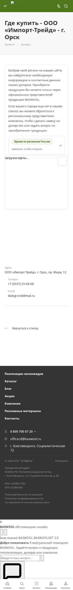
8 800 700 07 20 (21, 431)
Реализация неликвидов (24, 374)
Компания (12, 403)
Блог (8, 389)
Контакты (12, 418)
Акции (10, 396)
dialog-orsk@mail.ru (21, 296)
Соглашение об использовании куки (27, 502)
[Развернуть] (1, 532)
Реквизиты (61, 461)
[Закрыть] (5, 532)
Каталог (11, 381)
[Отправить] (42, 558)
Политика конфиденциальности (24, 498)
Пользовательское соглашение (24, 494)
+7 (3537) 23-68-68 (21, 284)
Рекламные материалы (23, 411)
